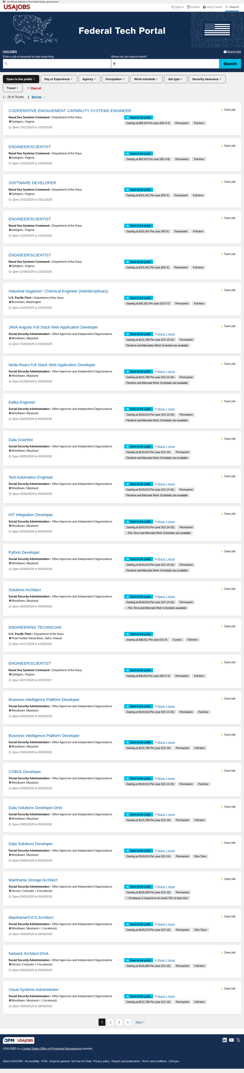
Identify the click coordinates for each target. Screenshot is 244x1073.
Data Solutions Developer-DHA (35, 808)
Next (139, 1022)
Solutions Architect (25, 590)
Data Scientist (21, 440)
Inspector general (59, 1061)
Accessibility (32, 1061)
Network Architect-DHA (29, 953)
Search (230, 63)
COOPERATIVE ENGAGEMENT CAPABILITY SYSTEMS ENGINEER (70, 110)
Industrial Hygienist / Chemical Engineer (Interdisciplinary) (58, 291)
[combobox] (57, 64)
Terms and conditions (154, 1061)
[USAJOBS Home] (18, 7)
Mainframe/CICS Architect (31, 917)
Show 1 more (166, 334)
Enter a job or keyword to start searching (28, 56)
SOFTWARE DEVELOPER (32, 183)
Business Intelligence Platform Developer (44, 699)
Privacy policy (101, 1061)
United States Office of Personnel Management (52, 1048)
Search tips (234, 51)
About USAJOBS (13, 1061)
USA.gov (174, 1061)
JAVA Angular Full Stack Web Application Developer (53, 327)
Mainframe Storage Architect (33, 880)
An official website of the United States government (32, 2)
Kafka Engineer (22, 402)
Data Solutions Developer (31, 844)
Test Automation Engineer (31, 477)
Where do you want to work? (129, 56)
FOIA (44, 1061)
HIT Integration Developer (31, 514)
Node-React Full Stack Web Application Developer (52, 365)
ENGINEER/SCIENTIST (30, 147)
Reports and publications (125, 1061)
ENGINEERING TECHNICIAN (35, 627)
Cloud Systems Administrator (34, 989)
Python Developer (24, 552)
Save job (229, 109)
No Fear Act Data (81, 1061)
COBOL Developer (25, 771)
